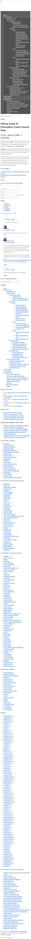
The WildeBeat (8, 534)
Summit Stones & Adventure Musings (13, 647)
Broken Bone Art (8, 679)
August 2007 (7, 804)
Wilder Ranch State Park (10, 927)
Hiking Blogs (7, 586)
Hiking (2, 119)
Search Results (8, 918)
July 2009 (6, 765)
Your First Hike (8, 96)
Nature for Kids (8, 618)
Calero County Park (9, 883)
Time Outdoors (8, 654)
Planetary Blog (8, 630)
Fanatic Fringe (7, 684)
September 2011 (8, 721)
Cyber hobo (7, 575)
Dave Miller (7, 499)
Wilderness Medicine (9, 548)
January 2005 (7, 856)
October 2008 (7, 780)
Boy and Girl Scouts (9, 564)
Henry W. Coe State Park (10, 889)
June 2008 (6, 787)
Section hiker (7, 635)
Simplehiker (7, 639)
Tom (8, 228)
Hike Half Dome (8, 511)
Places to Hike (7, 17)
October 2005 (7, 841)
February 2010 (7, 753)
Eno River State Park (21, 50)
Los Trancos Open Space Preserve (13, 898)
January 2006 (7, 836)
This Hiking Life (8, 476)
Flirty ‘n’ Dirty (7, 502)
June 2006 (6, 827)
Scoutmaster (7, 634)
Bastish (6, 559)
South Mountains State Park (20, 84)
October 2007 (7, 800)
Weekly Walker (8, 546)
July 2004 (6, 866)
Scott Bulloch (7, 531)
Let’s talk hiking (18, 406)
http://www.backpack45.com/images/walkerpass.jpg (17, 260)
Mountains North (14, 67)
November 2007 (8, 799)
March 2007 (7, 812)
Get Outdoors (7, 509)
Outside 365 (7, 627)
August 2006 (7, 824)
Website (3, 198)
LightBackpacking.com (10, 602)
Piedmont (12, 28)
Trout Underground (9, 657)
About (5, 15)
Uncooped (6, 541)
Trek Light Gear (8, 708)
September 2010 (8, 741)
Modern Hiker (7, 612)
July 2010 (6, 744)
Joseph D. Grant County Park (11, 894)
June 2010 (6, 746)
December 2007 (8, 797)
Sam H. (6, 632)
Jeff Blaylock (7, 597)
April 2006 (6, 831)
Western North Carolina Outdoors (12, 477)
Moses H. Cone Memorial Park (21, 27)
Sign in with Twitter (6, 183)
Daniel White (7, 497)
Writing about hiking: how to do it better (17, 106)
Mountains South (14, 77)
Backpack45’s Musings (10, 487)
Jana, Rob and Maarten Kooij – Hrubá (14, 516)
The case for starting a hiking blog (16, 103)
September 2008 (8, 782)
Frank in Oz (7, 581)
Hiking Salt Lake (8, 590)
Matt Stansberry (8, 610)
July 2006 (6, 826)
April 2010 (6, 750)
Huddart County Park (9, 893)
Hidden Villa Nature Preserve (11, 891)
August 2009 (7, 763)
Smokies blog (7, 640)
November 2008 (8, 778)
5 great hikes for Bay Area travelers (19, 91)
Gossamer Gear (8, 687)
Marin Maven (7, 521)
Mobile (8, 113)
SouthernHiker (7, 533)
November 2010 (8, 738)
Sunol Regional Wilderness (11, 922)
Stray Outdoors (8, 646)
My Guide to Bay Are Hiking (17, 88)
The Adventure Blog (9, 649)
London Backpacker (9, 605)
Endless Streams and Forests (11, 452)
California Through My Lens (11, 568)
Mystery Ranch (8, 692)
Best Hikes (6, 561)
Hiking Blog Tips (8, 99)
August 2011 (7, 722)
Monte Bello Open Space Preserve (13, 901)
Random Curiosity (8, 526)
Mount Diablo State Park (10, 903)
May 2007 (6, 809)
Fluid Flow (6, 504)
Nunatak (6, 694)
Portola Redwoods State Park (11, 908)
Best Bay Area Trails (15, 89)
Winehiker (6, 550)
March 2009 (7, 771)
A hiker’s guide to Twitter (13, 108)
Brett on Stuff (7, 566)
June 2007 (6, 807)
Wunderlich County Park (10, 928)
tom (4, 135)
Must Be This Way (8, 617)
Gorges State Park (17, 81)
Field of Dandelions (9, 580)
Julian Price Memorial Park (20, 25)
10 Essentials (7, 98)
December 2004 (8, 858)
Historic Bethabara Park (22, 39)
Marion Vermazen (8, 608)
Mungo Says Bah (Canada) (11, 615)
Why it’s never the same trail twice (13, 412)
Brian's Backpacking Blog (10, 450)
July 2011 (6, 724)
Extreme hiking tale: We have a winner (14, 416)
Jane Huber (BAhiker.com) (11, 518)
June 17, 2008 (10, 242)
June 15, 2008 (13, 135)
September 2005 (8, 842)
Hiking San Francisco (9, 514)
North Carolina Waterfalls (10, 464)
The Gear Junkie (8, 651)
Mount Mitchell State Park (19, 74)
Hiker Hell (6, 585)
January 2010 (7, 755)
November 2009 (8, 758)
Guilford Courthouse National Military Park (21, 34)
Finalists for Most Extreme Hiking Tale (14, 419)
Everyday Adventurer (9, 576)
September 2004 (8, 863)
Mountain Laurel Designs (10, 691)
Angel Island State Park (10, 878)
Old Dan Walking (8, 465)
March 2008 (7, 792)
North (14, 49)
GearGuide (6, 507)
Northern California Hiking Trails (12, 620)
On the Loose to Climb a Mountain (13, 622)
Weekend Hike (8, 543)
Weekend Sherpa (8, 545)
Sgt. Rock (6, 637)
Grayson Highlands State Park (21, 76)
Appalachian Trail (11, 18)
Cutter (5, 573)
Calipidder (6, 490)
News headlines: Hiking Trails (14, 422)
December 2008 (8, 777)
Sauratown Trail (20, 56)
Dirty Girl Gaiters (8, 681)
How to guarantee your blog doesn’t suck (17, 105)
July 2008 (6, 785)
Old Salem (18, 40)
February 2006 (7, 834)
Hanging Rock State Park (22, 52)
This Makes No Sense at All (11, 536)
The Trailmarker (8, 474)
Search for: (3, 116)
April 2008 (6, 790)
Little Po (6, 603)
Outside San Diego (9, 629)
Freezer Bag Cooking (9, 686)
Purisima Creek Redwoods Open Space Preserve (17, 910)
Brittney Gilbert (8, 489)
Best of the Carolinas (12, 111)
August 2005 (7, 844)
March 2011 (7, 731)
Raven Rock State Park (22, 66)
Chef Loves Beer (8, 571)
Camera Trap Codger (9, 569)
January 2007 (7, 815)
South (14, 57)
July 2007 (6, 805)
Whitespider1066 (8, 662)
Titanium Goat (7, 703)
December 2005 (8, 837)
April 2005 (6, 851)
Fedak (5, 501)
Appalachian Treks (9, 449)
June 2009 (6, 766)
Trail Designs (7, 706)
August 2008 (7, 783)
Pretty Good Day (8, 524)
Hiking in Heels (8, 512)
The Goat (6, 652)
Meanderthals (7, 459)
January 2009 (7, 775)
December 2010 (8, 736)
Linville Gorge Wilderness (19, 72)
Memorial (10, 146)
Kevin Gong (7, 519)
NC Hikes (6, 460)
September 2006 (8, 822)
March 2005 (7, 853)
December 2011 (8, 716)
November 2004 (8, 859)
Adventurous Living (9, 445)
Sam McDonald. (19, 146)
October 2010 (7, 739)
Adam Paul (7, 485)
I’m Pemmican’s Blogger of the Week (13, 417)
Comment (3, 189)
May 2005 (6, 849)
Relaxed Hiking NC (9, 467)
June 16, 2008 (10, 219)
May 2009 (6, 768)
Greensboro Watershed (22, 37)
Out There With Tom (9, 624)
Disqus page (7, 888)
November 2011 (8, 717)
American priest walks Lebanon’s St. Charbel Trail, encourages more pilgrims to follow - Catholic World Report (16, 432)
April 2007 (6, 810)
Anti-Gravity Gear (8, 672)
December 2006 (8, 817)
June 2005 (6, 848)
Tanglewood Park (20, 32)
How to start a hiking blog (13, 101)
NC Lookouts (7, 462)
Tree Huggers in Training (10, 539)
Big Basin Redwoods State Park (12, 879)
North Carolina (10, 20)
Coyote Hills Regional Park (11, 886)
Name (2, 192)
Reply (5, 225)
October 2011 (7, 719)
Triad (14, 30)
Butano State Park (8, 881)
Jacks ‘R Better (8, 689)
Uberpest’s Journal (9, 659)
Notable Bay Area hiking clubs (18, 93)
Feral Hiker (7, 578)
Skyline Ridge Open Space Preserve (13, 920)
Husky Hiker (7, 593)
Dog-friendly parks (14, 94)
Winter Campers (8, 664)
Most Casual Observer (9, 523)
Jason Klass (7, 595)
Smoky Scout (7, 472)
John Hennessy (8, 598)
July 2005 (6, 846)
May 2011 (6, 728)
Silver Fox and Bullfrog (10, 469)
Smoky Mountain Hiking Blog (11, 471)
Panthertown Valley (18, 83)
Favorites (9, 110)
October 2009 (7, 760)
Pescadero (3, 149)
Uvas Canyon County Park (11, 925)
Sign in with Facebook (17, 183)
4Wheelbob (7, 484)
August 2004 (7, 864)
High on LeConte (8, 455)
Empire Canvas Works (10, 682)
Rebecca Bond (8, 529)
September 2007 (8, 802)
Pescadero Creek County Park (12, 906)
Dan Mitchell (7, 496)
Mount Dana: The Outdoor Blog (12, 613)
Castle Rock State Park (10, 884)
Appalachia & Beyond (9, 447)
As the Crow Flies (8, 558)
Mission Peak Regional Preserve (12, 900)
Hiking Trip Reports (9, 591)
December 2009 (8, 756)
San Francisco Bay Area (13, 86)
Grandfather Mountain (18, 69)
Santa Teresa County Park (11, 916)
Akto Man (6, 556)
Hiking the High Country (10, 457)
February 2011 (7, 733)
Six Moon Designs (8, 698)
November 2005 (8, 839)
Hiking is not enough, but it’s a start (13, 414)
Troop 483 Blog (8, 656)
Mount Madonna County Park (11, 905)
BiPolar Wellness (8, 563)
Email (2, 195)
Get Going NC (7, 454)
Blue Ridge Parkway (15, 22)
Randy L (6, 528)
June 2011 (6, 726)
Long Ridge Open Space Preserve (13, 896)
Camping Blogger (8, 492)
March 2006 (7, 832)
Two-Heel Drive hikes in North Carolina (14, 923)
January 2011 (7, 734)
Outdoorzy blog (8, 625)
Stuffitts (6, 699)
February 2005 (7, 854)
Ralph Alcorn (10, 241)
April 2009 (6, 770)
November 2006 (8, 819)
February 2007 (7, 814)
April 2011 (6, 729)
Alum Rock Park (8, 876)
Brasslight (6, 677)
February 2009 (7, 773)
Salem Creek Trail (20, 45)
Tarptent (6, 701)
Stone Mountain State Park (20, 71)
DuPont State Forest (18, 79)
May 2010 (6, 748)
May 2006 (6, 829)
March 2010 (7, 751)
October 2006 (7, 820)
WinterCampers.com (9, 666)
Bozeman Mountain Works (11, 676)
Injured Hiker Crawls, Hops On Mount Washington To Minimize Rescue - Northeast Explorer (17, 436)
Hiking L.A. (6, 588)
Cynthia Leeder (8, 494)
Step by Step (7, 644)
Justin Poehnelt (8, 600)
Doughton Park (17, 23)
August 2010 (7, 743)
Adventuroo (7, 444)
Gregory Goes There (9, 583)
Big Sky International (9, 674)
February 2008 (7, 793)
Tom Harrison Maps (9, 704)
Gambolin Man (7, 506)
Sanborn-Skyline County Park (11, 915)
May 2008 (6, 788)
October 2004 (7, 861)
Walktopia (6, 661)
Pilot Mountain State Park (22, 54)
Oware (5, 696)
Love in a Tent (7, 607)
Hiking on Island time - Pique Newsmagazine (16, 429)
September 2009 (8, 761)
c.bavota (8, 935)
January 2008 (7, 795)
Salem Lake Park (20, 47)
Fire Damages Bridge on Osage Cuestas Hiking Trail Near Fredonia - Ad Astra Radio (16, 426)
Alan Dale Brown (8, 396)
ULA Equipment (8, 709)
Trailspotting (7, 538)
